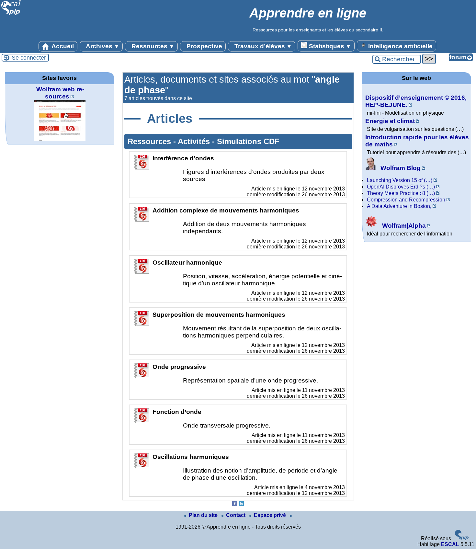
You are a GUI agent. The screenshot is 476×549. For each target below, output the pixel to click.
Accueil (62, 46)
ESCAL (450, 544)
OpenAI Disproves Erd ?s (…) (401, 186)
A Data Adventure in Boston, (399, 206)
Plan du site (204, 515)
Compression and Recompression (406, 199)
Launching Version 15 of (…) (399, 180)
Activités (195, 141)
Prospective (203, 46)
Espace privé (270, 515)
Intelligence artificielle (400, 46)
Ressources (152, 46)
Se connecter (29, 57)
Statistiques (329, 46)
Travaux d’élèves (262, 46)
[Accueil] (11, 14)
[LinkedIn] (241, 504)
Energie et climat (390, 121)
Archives (102, 46)
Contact (236, 515)
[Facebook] (234, 504)
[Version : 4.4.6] (461, 538)
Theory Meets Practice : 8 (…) (401, 193)
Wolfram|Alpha (403, 225)
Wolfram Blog (400, 168)
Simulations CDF (248, 141)
